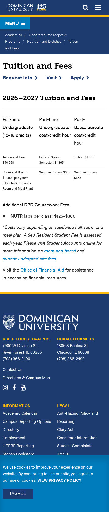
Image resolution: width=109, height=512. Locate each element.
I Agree (18, 493)
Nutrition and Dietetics (44, 41)
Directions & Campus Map (26, 377)
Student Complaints (75, 445)
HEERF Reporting (18, 445)
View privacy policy (59, 480)
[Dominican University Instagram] (7, 388)
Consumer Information (77, 437)
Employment (14, 437)
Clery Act (65, 429)
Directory (11, 429)
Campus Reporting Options (27, 421)
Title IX (63, 454)
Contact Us (12, 369)
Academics (13, 34)
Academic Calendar (20, 413)
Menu (12, 23)
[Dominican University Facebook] (16, 388)
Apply (77, 77)
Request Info (17, 77)
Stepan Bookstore (18, 454)
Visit (51, 77)
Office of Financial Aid (42, 269)
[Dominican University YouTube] (25, 388)
